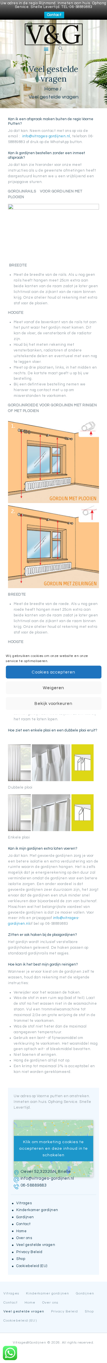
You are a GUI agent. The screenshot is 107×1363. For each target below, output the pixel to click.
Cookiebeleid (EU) (31, 1266)
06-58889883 (34, 1185)
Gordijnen (25, 1217)
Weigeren (53, 687)
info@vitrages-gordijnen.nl (46, 136)
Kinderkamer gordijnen (37, 1210)
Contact (54, 15)
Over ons (24, 1238)
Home (51, 89)
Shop (20, 1259)
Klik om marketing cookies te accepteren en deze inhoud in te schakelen (53, 1148)
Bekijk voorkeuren (53, 703)
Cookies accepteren (53, 672)
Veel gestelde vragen (35, 1245)
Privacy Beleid (29, 1252)
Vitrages (24, 1203)
